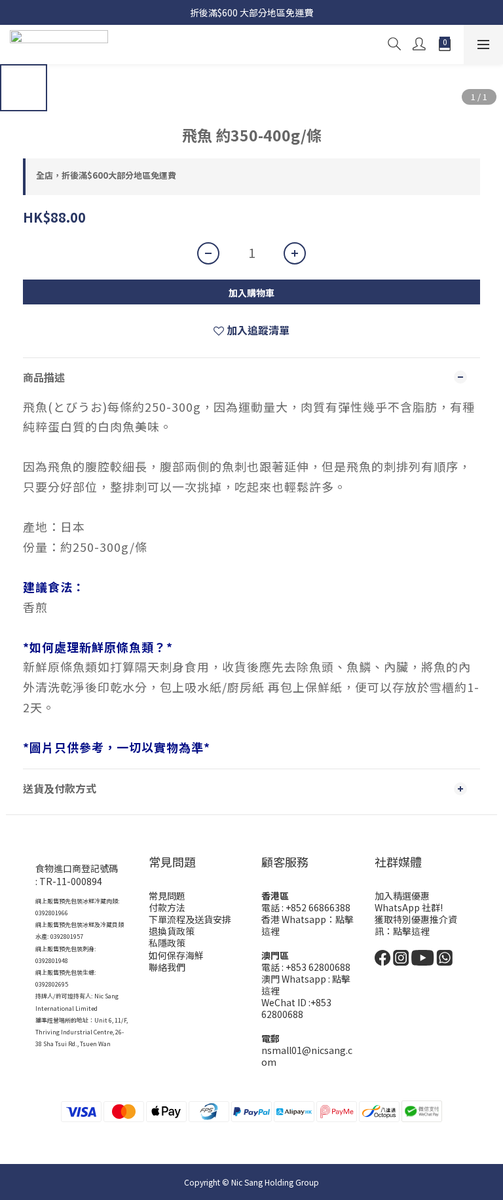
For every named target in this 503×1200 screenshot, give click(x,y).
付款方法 (167, 907)
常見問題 (167, 895)
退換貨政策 (172, 930)
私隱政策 (167, 942)
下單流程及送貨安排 (190, 919)
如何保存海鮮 (176, 955)
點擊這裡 (411, 930)
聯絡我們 (167, 966)
